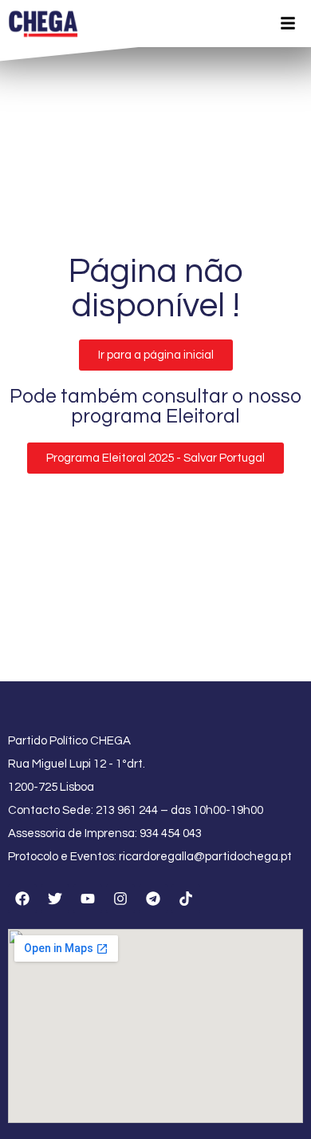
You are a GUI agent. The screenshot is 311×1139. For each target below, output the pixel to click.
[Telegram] (153, 898)
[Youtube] (87, 898)
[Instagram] (120, 898)
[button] (156, 355)
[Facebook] (22, 898)
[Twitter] (55, 898)
